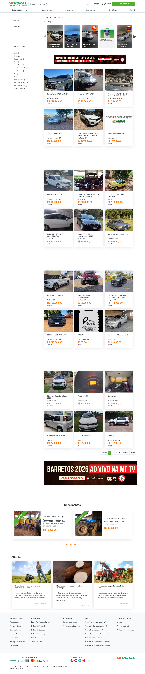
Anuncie (119, 622)
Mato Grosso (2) (19, 71)
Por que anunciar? (123, 626)
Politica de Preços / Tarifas (40, 634)
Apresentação (14, 622)
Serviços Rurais (15, 630)
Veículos (47, 17)
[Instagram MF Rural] (84, 660)
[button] (88, 4)
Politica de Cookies (38, 630)
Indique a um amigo (70, 622)
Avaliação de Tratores (17, 642)
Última (133, 453)
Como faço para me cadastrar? (95, 622)
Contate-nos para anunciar (126, 630)
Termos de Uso (36, 642)
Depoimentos (90, 10)
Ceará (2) (17, 56)
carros (16, 20)
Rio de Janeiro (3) (19, 80)
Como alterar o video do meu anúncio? (98, 646)
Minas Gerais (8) (19, 65)
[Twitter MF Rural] (80, 660)
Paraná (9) (17, 77)
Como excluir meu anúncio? (94, 638)
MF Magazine (68, 10)
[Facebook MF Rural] (72, 660)
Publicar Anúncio (124, 4)
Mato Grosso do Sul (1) (21, 68)
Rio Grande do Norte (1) (21, 83)
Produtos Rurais (15, 626)
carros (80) (17, 26)
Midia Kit (132, 10)
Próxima (125, 453)
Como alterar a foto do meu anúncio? (97, 642)
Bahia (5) (16, 53)
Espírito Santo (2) (19, 59)
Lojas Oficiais (112, 10)
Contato (34, 638)
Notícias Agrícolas (16, 634)
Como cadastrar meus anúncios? (96, 626)
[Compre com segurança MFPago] (13, 661)
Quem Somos (47, 10)
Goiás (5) (16, 62)
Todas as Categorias (20, 10)
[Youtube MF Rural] (76, 660)
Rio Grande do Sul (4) (20, 86)
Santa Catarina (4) (19, 88)
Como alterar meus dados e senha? (97, 634)
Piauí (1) (16, 74)
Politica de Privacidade (39, 626)
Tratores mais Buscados (71, 626)
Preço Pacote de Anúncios (40, 622)
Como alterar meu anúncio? (94, 630)
